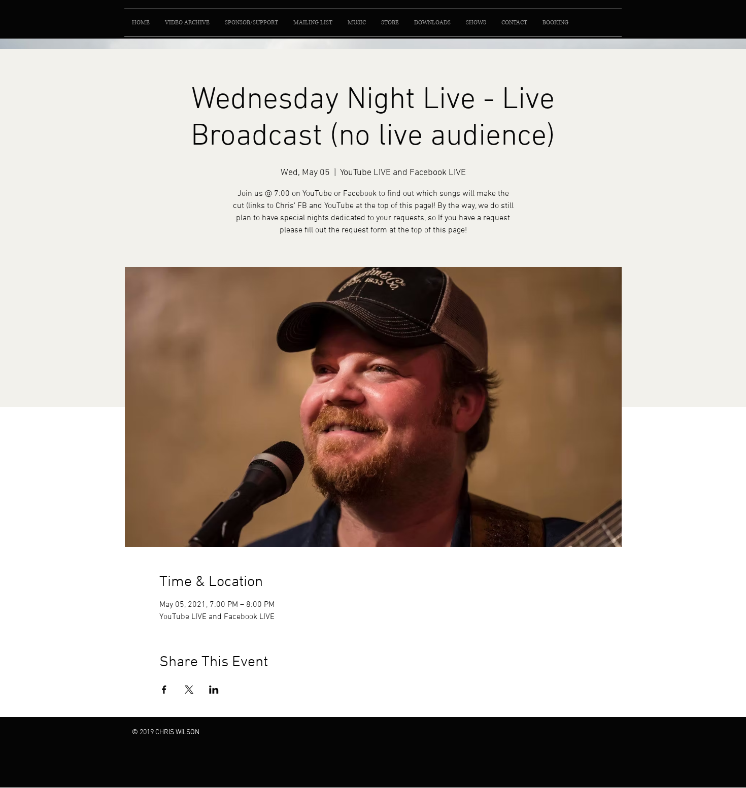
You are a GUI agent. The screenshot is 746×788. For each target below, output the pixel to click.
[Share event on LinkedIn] (214, 690)
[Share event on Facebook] (164, 690)
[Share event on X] (189, 690)
